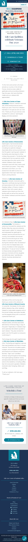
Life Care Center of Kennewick (12, 141)
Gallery (14, 484)
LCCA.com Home (22, 1)
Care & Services (14, 482)
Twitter (15, 509)
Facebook (15, 507)
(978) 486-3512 (15, 431)
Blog (14, 67)
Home (10, 65)
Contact (14, 490)
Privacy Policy (8, 539)
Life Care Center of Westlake (13, 341)
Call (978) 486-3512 (15, 53)
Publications (14, 505)
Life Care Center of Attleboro (13, 320)
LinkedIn (14, 511)
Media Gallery (14, 503)
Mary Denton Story (14, 525)
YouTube (14, 513)
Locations (16, 65)
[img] (5, 53)
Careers (14, 488)
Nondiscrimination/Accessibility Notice (14, 540)
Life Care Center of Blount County (13, 304)
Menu (24, 5)
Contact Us (14, 61)
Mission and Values (14, 523)
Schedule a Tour (15, 57)
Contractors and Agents (14, 530)
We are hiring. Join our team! (14, 11)
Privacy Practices (19, 539)
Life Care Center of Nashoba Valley (14, 66)
